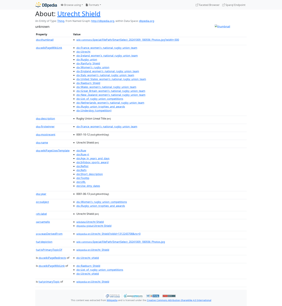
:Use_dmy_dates (88, 186)
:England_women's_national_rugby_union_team (107, 71)
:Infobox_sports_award (92, 162)
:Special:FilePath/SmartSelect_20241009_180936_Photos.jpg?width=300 (127, 40)
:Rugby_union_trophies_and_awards (100, 106)
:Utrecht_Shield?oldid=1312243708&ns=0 (108, 234)
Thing (60, 21)
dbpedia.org (146, 21)
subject (42, 202)
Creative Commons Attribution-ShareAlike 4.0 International (179, 300)
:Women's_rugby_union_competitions (101, 202)
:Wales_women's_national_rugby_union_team (106, 87)
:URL (81, 182)
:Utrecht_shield (87, 258)
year (41, 194)
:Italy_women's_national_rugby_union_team (105, 75)
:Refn (81, 170)
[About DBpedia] (46, 4)
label (41, 214)
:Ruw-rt (82, 154)
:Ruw (81, 150)
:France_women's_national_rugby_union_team (106, 48)
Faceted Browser (209, 5)
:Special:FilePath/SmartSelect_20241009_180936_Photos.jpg (120, 242)
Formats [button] (93, 5)
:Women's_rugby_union (92, 67)
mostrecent (45, 134)
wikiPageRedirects (52, 258)
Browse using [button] (72, 5)
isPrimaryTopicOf (49, 250)
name (42, 142)
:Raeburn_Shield (88, 83)
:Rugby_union (86, 59)
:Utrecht (83, 51)
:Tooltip (82, 178)
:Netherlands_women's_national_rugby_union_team (110, 102)
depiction (44, 242)
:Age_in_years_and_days (93, 158)
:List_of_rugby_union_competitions (99, 99)
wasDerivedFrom (49, 234)
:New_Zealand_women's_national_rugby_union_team (110, 95)
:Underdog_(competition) (93, 110)
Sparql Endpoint (235, 5)
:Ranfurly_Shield (88, 63)
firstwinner (45, 126)
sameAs (43, 222)
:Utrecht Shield (90, 222)
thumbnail (45, 40)
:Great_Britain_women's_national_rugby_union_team (110, 91)
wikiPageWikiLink (49, 48)
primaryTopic (49, 281)
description (45, 118)
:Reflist (82, 166)
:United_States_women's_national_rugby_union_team (111, 79)
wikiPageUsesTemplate (53, 150)
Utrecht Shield (79, 13)
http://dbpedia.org (102, 21)
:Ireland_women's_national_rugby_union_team (107, 55)
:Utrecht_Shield (92, 250)
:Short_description (89, 174)
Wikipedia (112, 300)
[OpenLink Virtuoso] (112, 295)
